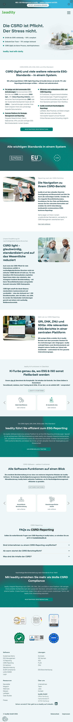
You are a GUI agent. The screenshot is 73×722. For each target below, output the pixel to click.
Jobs (39, 689)
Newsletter (6, 684)
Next (68, 402)
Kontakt (40, 691)
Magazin (6, 686)
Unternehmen (42, 684)
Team (40, 686)
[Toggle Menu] (68, 12)
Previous (4, 402)
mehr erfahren (21, 509)
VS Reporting (7, 661)
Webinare (6, 689)
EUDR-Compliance (9, 670)
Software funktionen (36, 487)
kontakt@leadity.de (39, 538)
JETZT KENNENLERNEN (37, 5)
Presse (5, 700)
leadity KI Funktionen (36, 390)
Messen (5, 691)
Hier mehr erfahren (44, 224)
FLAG (40, 663)
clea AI (13, 380)
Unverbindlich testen (36, 449)
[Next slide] (69, 4)
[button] (5, 719)
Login (5, 674)
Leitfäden (6, 693)
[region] (36, 4)
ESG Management (9, 658)
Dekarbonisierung (9, 667)
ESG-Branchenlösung (45, 670)
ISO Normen (42, 658)
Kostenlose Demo (9, 656)
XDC (39, 661)
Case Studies (7, 696)
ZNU (39, 665)
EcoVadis (41, 656)
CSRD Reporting (8, 663)
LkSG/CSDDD (7, 672)
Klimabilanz (7, 665)
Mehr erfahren (21, 407)
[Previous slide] (4, 4)
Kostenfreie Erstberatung (36, 129)
